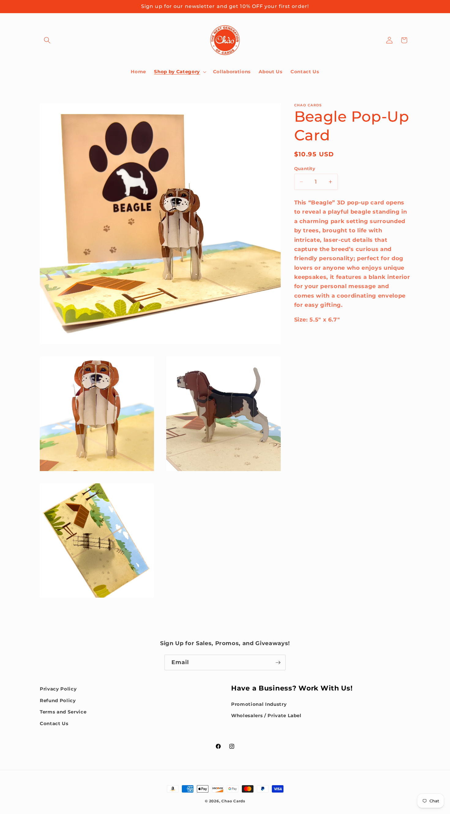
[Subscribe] (278, 663)
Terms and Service (63, 712)
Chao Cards (233, 801)
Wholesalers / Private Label (266, 715)
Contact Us (54, 723)
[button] (47, 40)
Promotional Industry (259, 704)
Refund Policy (58, 700)
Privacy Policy (58, 689)
